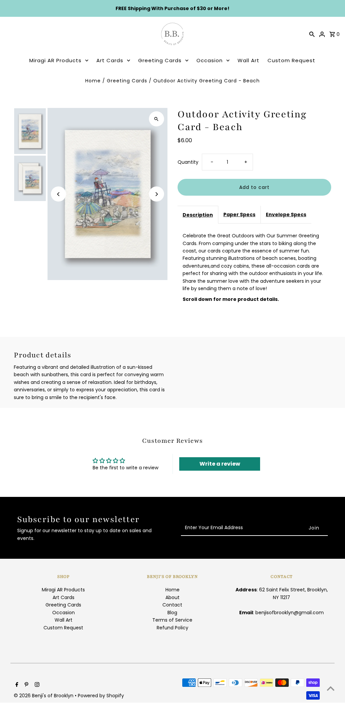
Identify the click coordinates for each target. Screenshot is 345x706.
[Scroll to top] (330, 688)
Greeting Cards (160, 60)
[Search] (312, 34)
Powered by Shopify (101, 695)
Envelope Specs (286, 214)
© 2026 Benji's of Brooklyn (44, 695)
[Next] (156, 194)
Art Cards (109, 60)
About (172, 597)
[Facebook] (16, 685)
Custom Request (291, 60)
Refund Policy (172, 627)
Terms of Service (172, 620)
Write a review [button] (219, 464)
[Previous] (58, 194)
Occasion (209, 60)
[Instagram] (36, 685)
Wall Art (248, 60)
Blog (172, 612)
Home (93, 80)
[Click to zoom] (156, 118)
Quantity (188, 162)
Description (198, 214)
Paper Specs (239, 214)
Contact (172, 604)
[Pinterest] (25, 685)
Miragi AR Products (55, 60)
